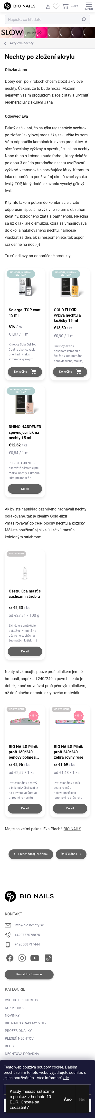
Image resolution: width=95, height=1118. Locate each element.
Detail (25, 489)
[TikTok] (47, 957)
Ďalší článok (69, 854)
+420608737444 (27, 944)
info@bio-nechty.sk (29, 925)
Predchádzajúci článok (33, 854)
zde (66, 1078)
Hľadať (83, 19)
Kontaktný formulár (29, 974)
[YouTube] (34, 957)
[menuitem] (21, 1000)
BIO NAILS (72, 829)
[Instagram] (21, 957)
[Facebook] (9, 957)
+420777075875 (27, 935)
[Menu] (89, 6)
